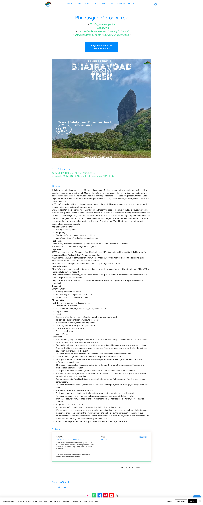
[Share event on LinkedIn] (65, 487)
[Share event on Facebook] (53, 487)
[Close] (200, 501)
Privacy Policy (93, 501)
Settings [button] (170, 501)
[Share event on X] (59, 487)
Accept (192, 501)
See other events (102, 48)
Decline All (181, 501)
